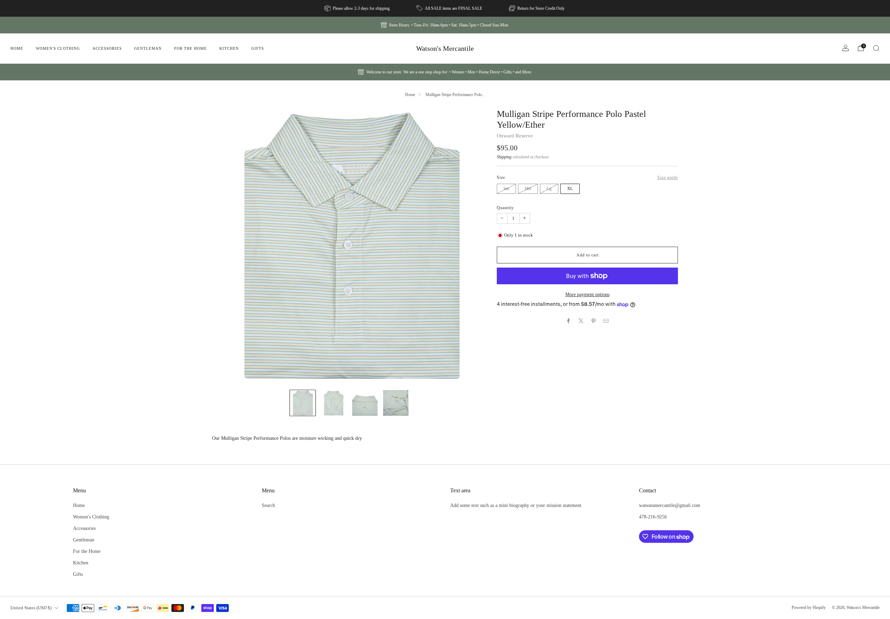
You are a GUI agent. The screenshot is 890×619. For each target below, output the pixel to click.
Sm (506, 188)
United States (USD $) (30, 607)
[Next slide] (473, 246)
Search (268, 505)
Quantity (505, 207)
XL (570, 188)
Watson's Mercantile (445, 48)
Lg (549, 188)
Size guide (667, 177)
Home (16, 48)
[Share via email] (606, 321)
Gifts (257, 48)
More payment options (587, 294)
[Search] (876, 48)
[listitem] (358, 8)
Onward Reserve (515, 135)
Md (528, 188)
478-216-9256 (653, 516)
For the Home (190, 48)
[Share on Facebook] (569, 321)
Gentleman (148, 48)
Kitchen (229, 48)
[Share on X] (581, 321)
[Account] (845, 48)
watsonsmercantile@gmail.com (669, 505)
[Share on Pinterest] (594, 321)
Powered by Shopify (809, 607)
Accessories (107, 48)
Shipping (504, 156)
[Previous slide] (225, 246)
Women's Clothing (58, 48)
